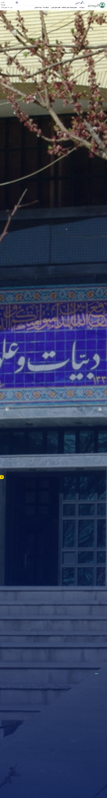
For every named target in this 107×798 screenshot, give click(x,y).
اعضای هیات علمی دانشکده (69, 7)
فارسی (2, 2)
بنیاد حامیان (38, 7)
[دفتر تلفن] (4, 5)
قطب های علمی (55, 7)
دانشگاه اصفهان (79, 3)
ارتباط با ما (46, 7)
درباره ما (82, 7)
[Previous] (100, 409)
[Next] (7, 409)
